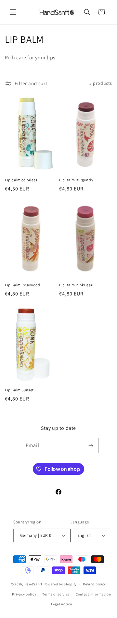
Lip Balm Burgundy (76, 179)
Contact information (93, 594)
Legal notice (61, 604)
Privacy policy (24, 594)
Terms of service (56, 594)
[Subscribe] (91, 445)
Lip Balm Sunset (19, 389)
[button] (13, 12)
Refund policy (94, 584)
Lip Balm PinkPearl (76, 284)
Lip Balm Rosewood (22, 284)
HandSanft (33, 584)
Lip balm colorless (21, 179)
